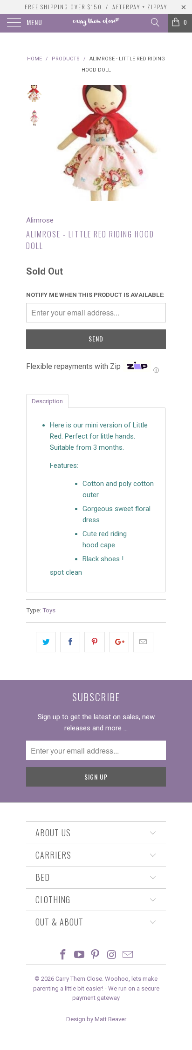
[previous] (58, 143)
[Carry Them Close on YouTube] (79, 955)
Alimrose (40, 220)
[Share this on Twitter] (46, 642)
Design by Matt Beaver (96, 1019)
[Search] (154, 22)
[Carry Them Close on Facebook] (63, 955)
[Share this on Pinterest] (94, 642)
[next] (157, 143)
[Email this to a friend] (143, 642)
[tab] (47, 400)
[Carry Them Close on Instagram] (112, 955)
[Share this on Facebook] (70, 642)
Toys (48, 610)
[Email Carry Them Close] (128, 955)
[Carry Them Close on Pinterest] (96, 955)
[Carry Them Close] (96, 23)
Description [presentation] (47, 401)
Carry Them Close (78, 978)
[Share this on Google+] (119, 642)
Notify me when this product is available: (95, 294)
